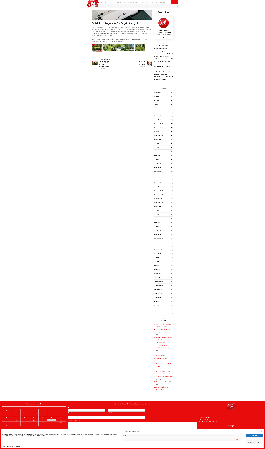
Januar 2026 (157, 120)
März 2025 (157, 159)
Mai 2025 (156, 151)
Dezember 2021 (158, 281)
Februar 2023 (157, 230)
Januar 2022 (157, 277)
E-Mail (70, 415)
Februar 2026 (157, 116)
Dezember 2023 (158, 190)
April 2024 (157, 175)
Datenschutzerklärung (6, 446)
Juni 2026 (156, 100)
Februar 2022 (157, 273)
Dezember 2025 (158, 124)
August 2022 (157, 254)
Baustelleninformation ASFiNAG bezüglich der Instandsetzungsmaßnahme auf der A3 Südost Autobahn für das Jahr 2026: (164, 369)
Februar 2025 (157, 163)
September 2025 (158, 135)
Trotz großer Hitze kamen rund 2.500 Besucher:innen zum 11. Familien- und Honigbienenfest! (163, 64)
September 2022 (158, 250)
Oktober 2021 (158, 289)
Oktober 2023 (158, 198)
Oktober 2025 (158, 131)
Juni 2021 (156, 305)
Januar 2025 (157, 167)
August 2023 (157, 206)
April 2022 (157, 269)
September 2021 (158, 293)
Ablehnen (254, 439)
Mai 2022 (156, 265)
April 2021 (156, 313)
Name (70, 408)
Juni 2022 (156, 261)
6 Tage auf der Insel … (162, 79)
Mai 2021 (156, 309)
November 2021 (158, 285)
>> (61, 408)
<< (7, 408)
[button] (262, 431)
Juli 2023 (156, 210)
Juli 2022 (156, 257)
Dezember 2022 (158, 238)
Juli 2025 (156, 143)
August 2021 (157, 297)
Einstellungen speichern (254, 442)
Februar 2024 (157, 183)
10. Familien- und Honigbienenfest (164, 376)
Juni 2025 (156, 147)
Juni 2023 (156, 214)
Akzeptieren (254, 435)
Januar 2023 (157, 234)
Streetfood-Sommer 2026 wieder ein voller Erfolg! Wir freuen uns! (162, 74)
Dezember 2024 (158, 171)
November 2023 (158, 194)
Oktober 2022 (158, 246)
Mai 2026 (156, 104)
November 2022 (158, 242)
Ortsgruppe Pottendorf (162, 358)
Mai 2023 (156, 218)
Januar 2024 (157, 187)
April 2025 (157, 155)
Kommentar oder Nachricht (75, 420)
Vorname (69, 412)
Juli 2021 (156, 301)
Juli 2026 (156, 96)
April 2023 (157, 222)
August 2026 (157, 92)
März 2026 (157, 112)
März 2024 (157, 179)
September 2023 (158, 202)
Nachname (110, 412)
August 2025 (157, 139)
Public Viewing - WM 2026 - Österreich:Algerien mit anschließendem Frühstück (162, 345)
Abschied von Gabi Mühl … (162, 382)
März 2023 (157, 226)
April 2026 (157, 108)
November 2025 (158, 127)
